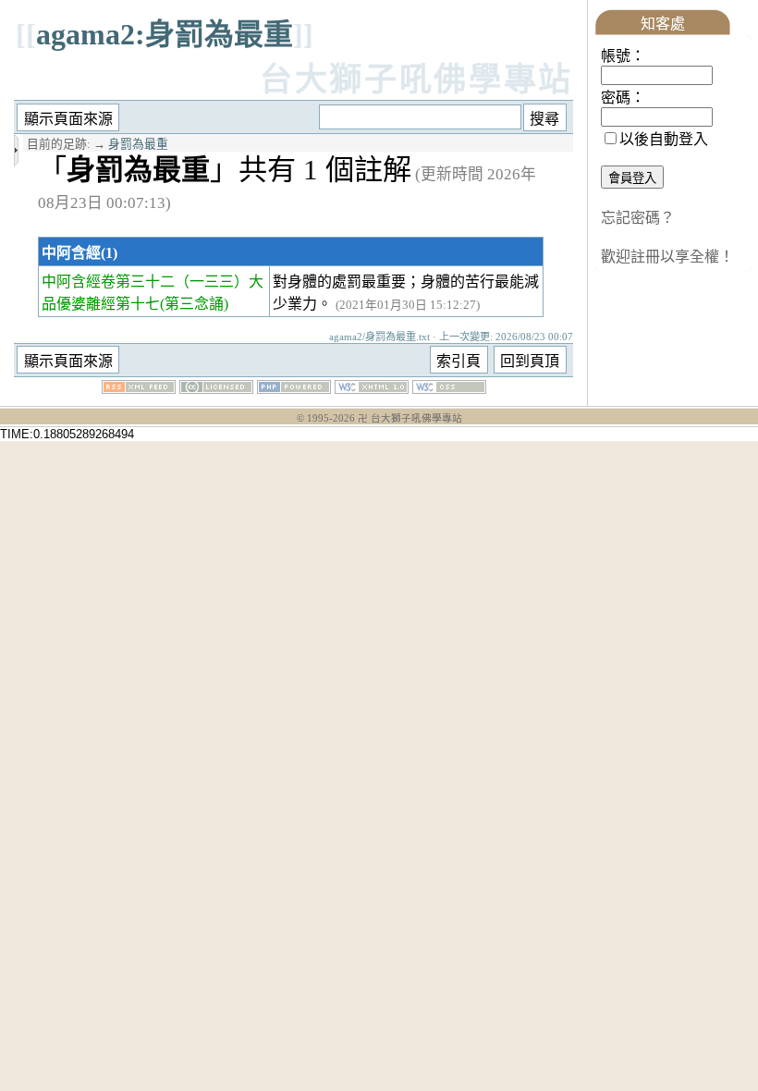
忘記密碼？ (638, 218)
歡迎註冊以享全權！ (667, 256)
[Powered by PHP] (294, 389)
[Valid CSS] (449, 389)
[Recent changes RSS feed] (139, 389)
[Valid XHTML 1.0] (372, 389)
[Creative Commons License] (216, 389)
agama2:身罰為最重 (164, 34)
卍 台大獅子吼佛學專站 (410, 418)
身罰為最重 (138, 144)
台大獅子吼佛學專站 (416, 80)
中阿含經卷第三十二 (108, 281)
